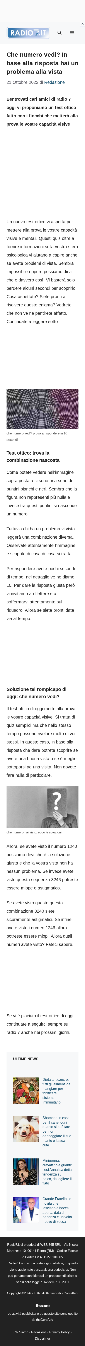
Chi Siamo (21, 1332)
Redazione (38, 1332)
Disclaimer (42, 1338)
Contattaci (71, 1293)
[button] (59, 32)
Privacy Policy (59, 1332)
